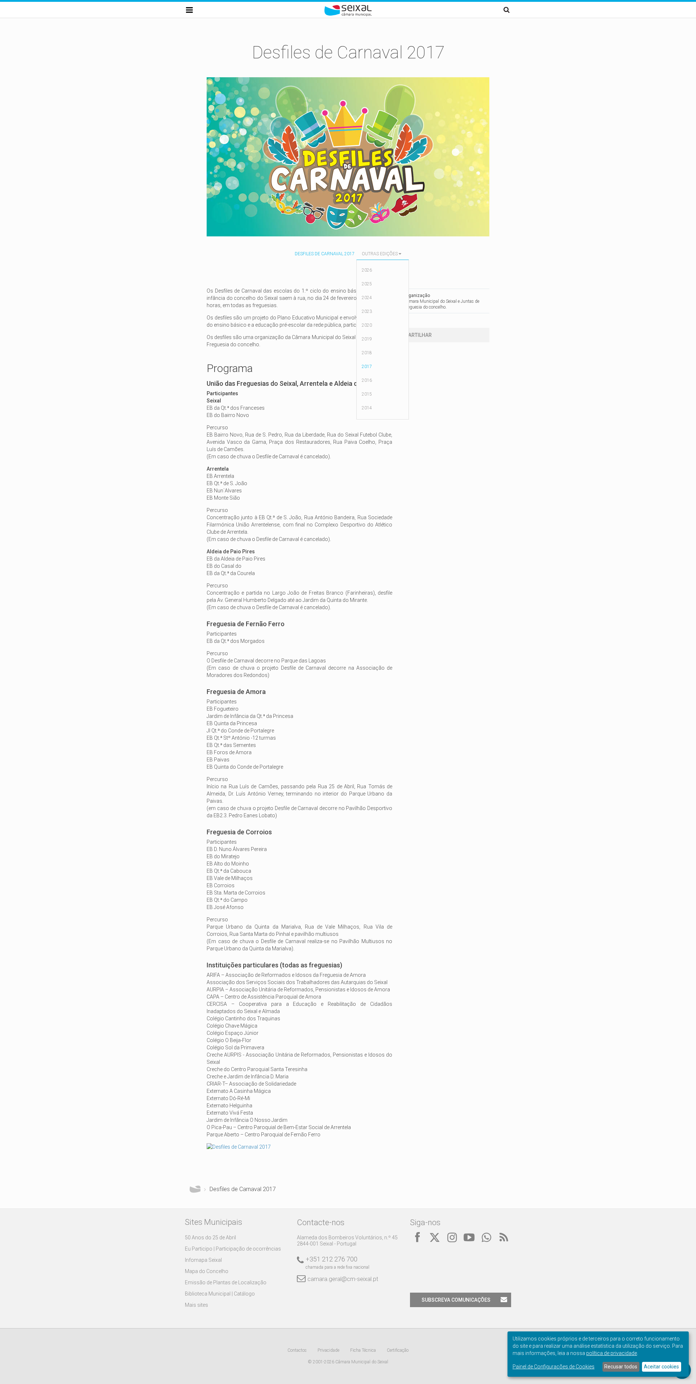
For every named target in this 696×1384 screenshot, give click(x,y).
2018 (367, 352)
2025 (367, 283)
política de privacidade (611, 1353)
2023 (367, 311)
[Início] (348, 14)
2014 (367, 407)
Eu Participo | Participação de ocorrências (233, 1249)
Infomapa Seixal (203, 1260)
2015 (367, 394)
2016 (367, 380)
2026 (367, 270)
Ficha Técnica (363, 1350)
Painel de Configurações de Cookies (553, 1366)
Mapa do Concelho (206, 1271)
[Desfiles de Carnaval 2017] (239, 1147)
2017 (367, 366)
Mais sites (196, 1305)
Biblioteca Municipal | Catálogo (220, 1294)
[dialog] (598, 1354)
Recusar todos (620, 1366)
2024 (367, 297)
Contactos (297, 1350)
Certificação (398, 1350)
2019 (367, 339)
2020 (367, 325)
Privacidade (328, 1350)
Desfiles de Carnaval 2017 (325, 253)
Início (195, 1189)
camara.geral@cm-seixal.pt (342, 1279)
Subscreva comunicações (456, 1300)
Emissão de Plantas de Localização (225, 1282)
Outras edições (380, 253)
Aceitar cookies (661, 1366)
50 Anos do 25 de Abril (210, 1237)
